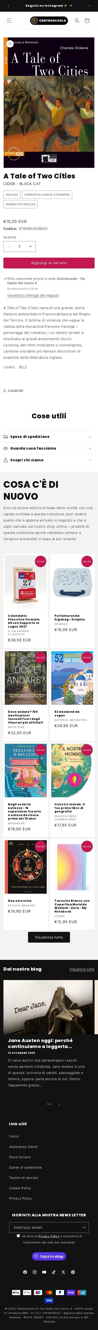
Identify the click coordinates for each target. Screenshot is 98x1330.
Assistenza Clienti (23, 1147)
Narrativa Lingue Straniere (47, 194)
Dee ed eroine (20, 901)
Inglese (12, 194)
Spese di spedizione (25, 1167)
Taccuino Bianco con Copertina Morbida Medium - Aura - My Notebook (72, 906)
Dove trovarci (20, 1157)
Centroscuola (26, 1308)
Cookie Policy (20, 1188)
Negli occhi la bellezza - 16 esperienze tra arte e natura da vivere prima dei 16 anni (24, 811)
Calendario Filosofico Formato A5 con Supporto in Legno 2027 (24, 621)
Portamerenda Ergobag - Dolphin (69, 617)
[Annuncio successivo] (90, 6)
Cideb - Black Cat (22, 183)
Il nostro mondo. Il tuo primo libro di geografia (69, 808)
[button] (9, 21)
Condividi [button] (15, 390)
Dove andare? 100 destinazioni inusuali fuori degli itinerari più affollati (25, 717)
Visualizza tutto (49, 937)
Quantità (9, 237)
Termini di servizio (23, 1178)
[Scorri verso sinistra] (39, 1104)
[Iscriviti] (84, 1227)
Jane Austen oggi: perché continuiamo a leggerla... (40, 1043)
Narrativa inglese (20, 204)
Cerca (14, 1136)
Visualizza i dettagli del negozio (33, 295)
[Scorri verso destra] (59, 1104)
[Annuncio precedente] (8, 6)
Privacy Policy (20, 1198)
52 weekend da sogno (67, 713)
